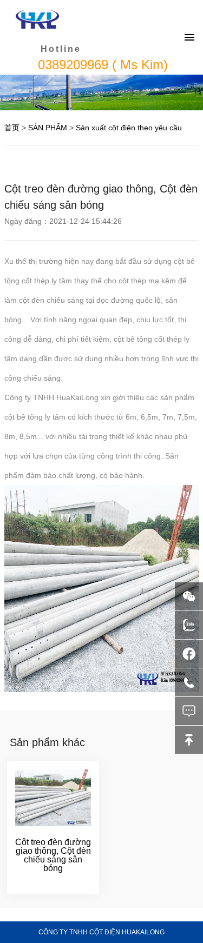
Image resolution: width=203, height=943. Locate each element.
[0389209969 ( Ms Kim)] (189, 682)
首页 (11, 127)
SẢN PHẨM (47, 127)
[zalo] (189, 625)
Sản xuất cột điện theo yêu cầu (129, 127)
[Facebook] (189, 654)
